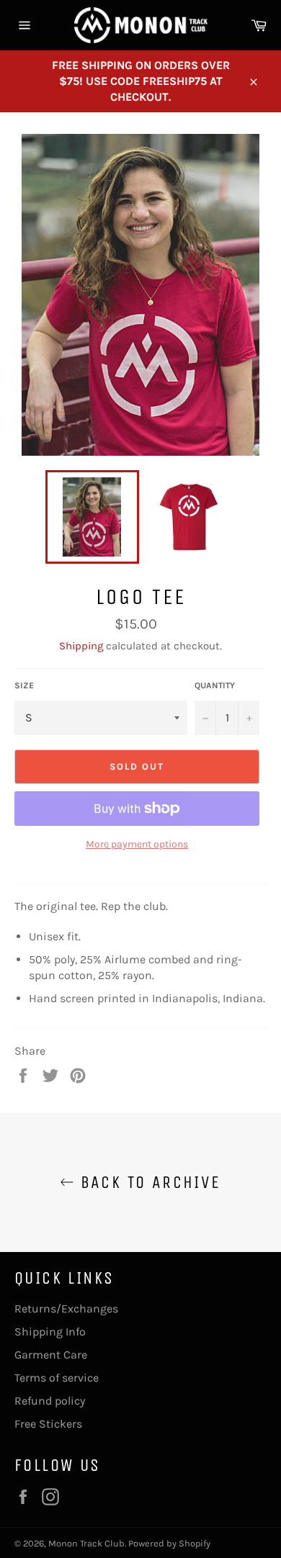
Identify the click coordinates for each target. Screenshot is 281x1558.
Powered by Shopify (169, 1543)
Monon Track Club (86, 1543)
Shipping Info (50, 1331)
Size (24, 685)
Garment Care (50, 1354)
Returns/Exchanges (66, 1308)
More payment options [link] (137, 844)
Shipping (81, 645)
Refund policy (49, 1401)
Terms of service (56, 1377)
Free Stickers (48, 1424)
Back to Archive (147, 1182)
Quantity (215, 685)
